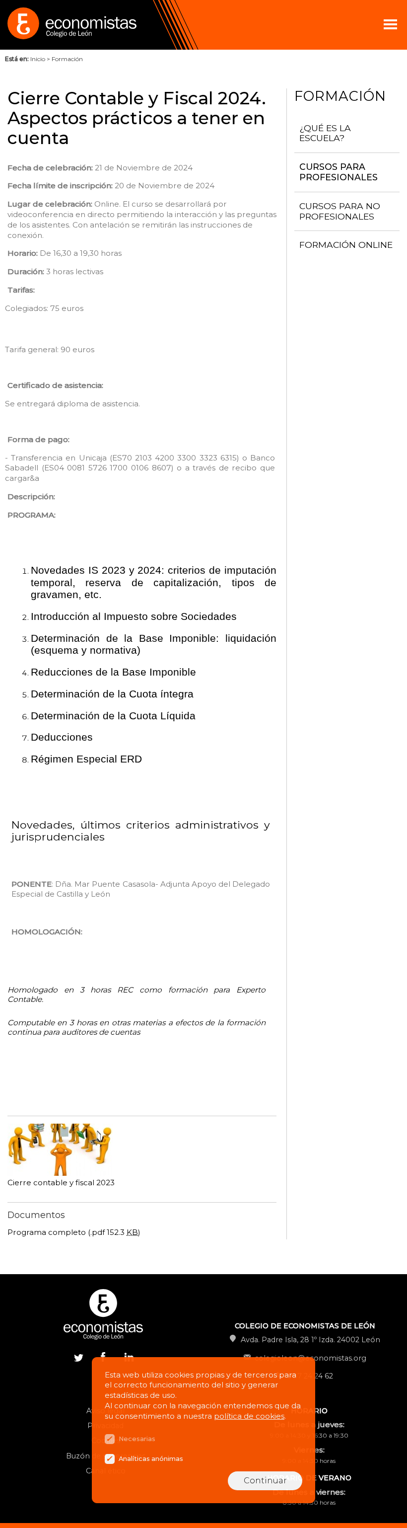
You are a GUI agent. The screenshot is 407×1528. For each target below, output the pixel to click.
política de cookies (249, 1416)
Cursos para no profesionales (339, 211)
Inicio (37, 59)
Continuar (265, 1480)
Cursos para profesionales (338, 171)
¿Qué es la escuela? (325, 133)
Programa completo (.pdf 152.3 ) (73, 1232)
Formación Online (346, 244)
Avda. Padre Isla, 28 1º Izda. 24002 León (310, 1339)
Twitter (78, 1357)
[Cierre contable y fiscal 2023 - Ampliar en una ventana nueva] (60, 1173)
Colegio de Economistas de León (99, 25)
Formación (67, 59)
